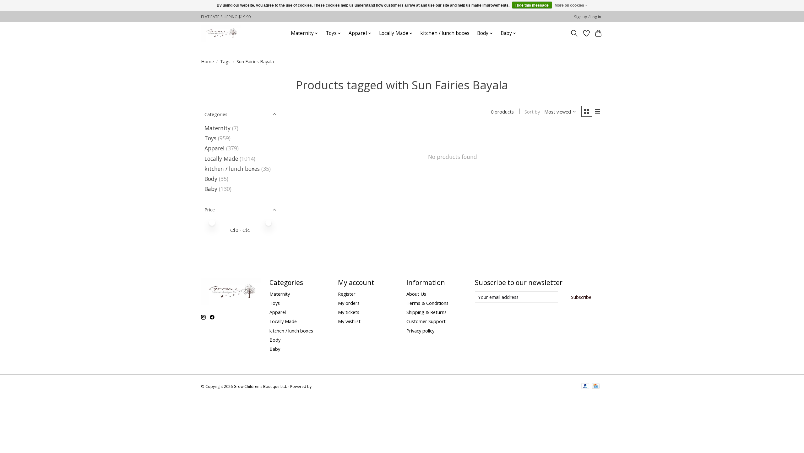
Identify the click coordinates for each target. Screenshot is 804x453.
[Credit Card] (596, 386)
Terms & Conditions (427, 303)
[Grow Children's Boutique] (221, 33)
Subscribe (581, 297)
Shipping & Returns (426, 312)
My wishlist (349, 321)
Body (210, 178)
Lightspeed (322, 386)
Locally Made (221, 158)
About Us (416, 294)
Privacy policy (420, 330)
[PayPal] (585, 386)
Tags (225, 61)
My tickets (348, 312)
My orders (349, 303)
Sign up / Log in (587, 17)
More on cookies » (571, 5)
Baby (210, 189)
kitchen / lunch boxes (445, 33)
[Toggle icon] (574, 33)
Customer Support (426, 321)
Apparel (214, 148)
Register (347, 294)
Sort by (532, 112)
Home (207, 61)
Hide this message (532, 5)
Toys (210, 138)
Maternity (217, 128)
